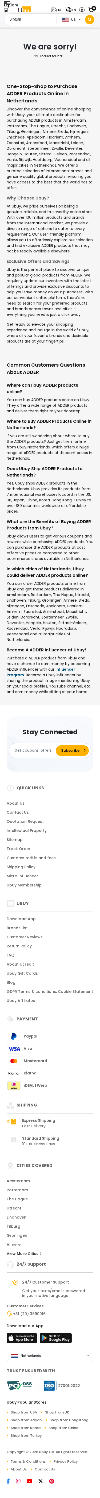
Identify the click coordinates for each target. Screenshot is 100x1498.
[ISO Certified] (59, 1385)
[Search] (89, 19)
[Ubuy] (24, 10)
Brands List (17, 928)
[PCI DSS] (19, 1386)
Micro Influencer (22, 876)
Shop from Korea (26, 1427)
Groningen (17, 1235)
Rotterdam (17, 1190)
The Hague (17, 1199)
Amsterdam (18, 1181)
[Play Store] (56, 1339)
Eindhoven (16, 1217)
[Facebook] (11, 1481)
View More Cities (23, 1253)
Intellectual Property (27, 830)
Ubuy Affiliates (21, 1000)
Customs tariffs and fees (31, 858)
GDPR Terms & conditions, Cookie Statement (50, 991)
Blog (11, 982)
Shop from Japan (26, 1420)
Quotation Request (25, 821)
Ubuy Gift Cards (22, 973)
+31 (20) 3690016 (29, 1313)
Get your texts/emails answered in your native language (53, 1293)
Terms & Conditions (28, 1461)
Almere (14, 1244)
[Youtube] (32, 1481)
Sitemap (15, 839)
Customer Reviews (25, 937)
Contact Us (18, 812)
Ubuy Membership (24, 885)
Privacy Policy (66, 1461)
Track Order (18, 848)
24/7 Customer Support (45, 1282)
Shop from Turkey (26, 1435)
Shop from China (63, 1427)
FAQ (10, 955)
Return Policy (19, 946)
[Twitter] (43, 1481)
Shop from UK (57, 1412)
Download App (21, 918)
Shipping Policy (21, 867)
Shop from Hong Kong (69, 1420)
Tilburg (13, 1226)
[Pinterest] (54, 1481)
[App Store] (23, 1339)
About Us (16, 803)
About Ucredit (20, 964)
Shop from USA (24, 1412)
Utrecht (14, 1208)
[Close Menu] (6, 11)
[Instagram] (21, 1481)
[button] (57, 10)
